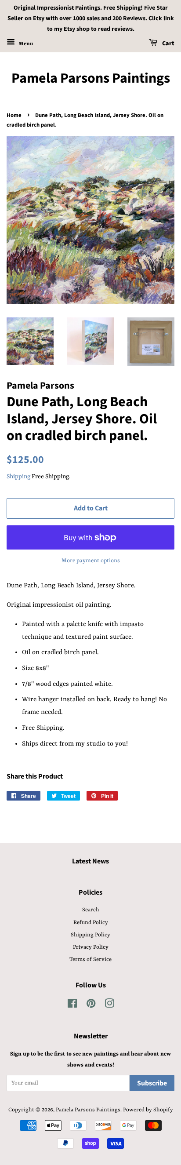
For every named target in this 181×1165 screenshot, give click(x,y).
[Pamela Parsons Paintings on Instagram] (109, 1005)
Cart (167, 44)
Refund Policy (90, 922)
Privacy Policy (91, 947)
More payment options (91, 560)
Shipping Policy (90, 935)
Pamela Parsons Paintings (90, 78)
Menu (25, 44)
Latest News (90, 861)
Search (90, 910)
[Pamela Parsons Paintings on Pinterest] (91, 1005)
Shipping (18, 476)
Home (14, 115)
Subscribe (152, 1083)
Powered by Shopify (148, 1110)
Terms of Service (90, 959)
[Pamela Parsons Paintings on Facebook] (72, 1005)
